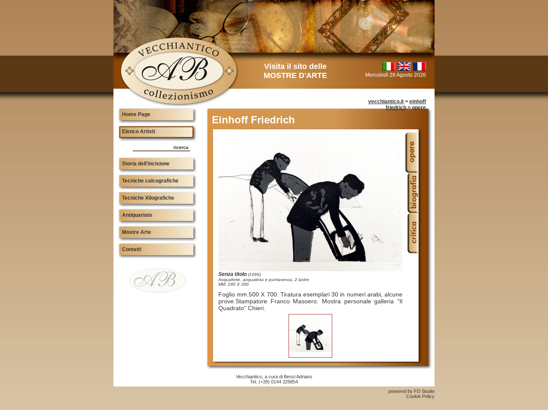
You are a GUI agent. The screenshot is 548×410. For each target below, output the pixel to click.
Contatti (131, 249)
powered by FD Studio (411, 391)
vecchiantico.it (386, 102)
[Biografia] (411, 210)
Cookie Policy (420, 396)
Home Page (136, 114)
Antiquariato (137, 215)
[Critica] (411, 251)
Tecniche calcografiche (150, 181)
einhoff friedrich (406, 105)
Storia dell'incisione (146, 164)
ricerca (180, 147)
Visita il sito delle (295, 71)
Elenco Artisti (138, 132)
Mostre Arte (136, 232)
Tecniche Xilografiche (148, 198)
